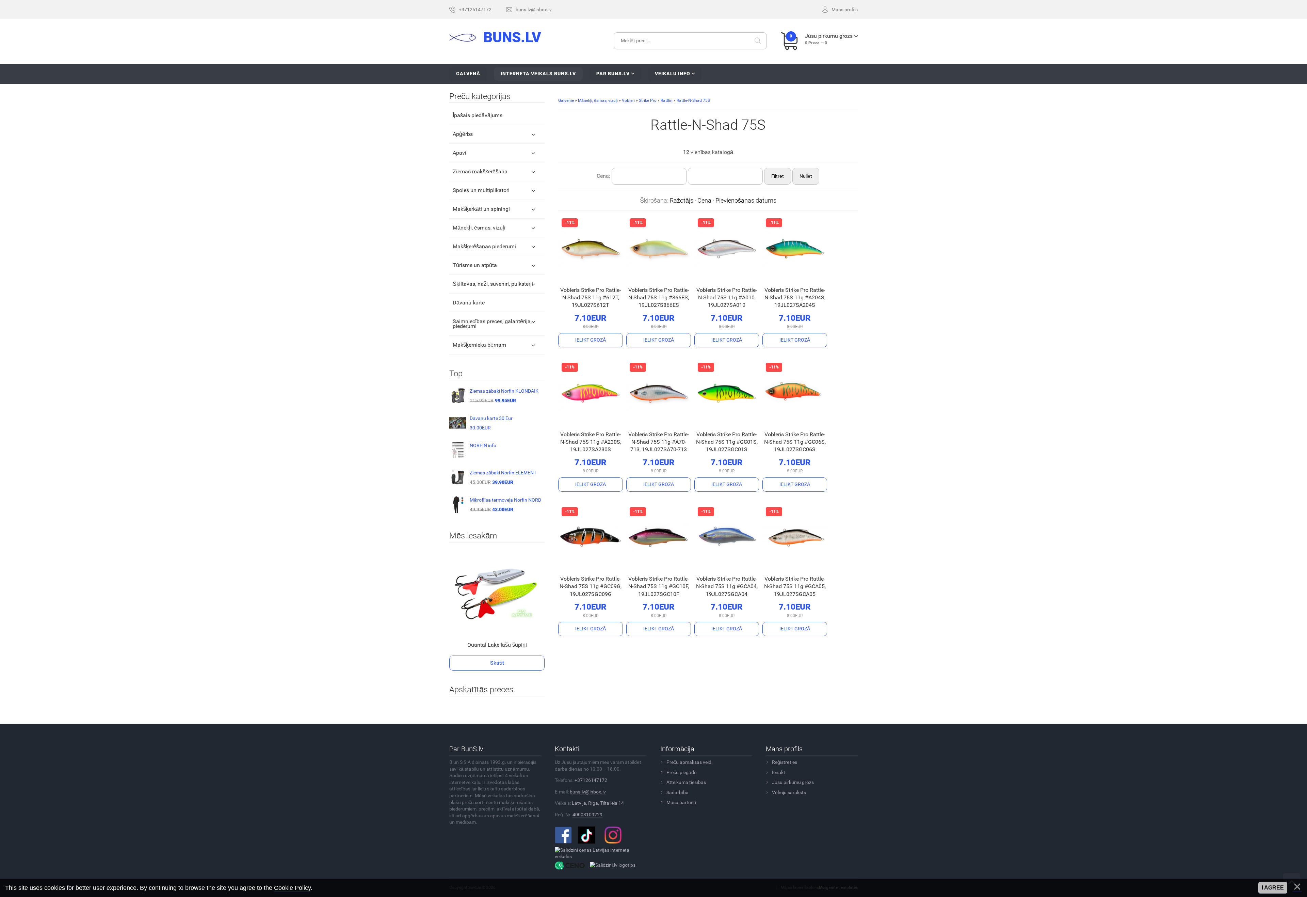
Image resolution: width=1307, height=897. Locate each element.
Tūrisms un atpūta (475, 265)
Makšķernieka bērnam (479, 345)
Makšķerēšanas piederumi (484, 246)
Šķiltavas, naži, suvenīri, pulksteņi (493, 284)
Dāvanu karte (469, 302)
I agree (1273, 888)
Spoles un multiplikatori (481, 190)
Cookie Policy (292, 887)
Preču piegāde (681, 772)
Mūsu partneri (681, 802)
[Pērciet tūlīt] (579, 275)
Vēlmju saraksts (789, 792)
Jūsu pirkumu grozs (793, 782)
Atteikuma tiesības (686, 782)
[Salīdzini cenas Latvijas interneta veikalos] (598, 853)
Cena (704, 200)
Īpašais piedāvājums (477, 115)
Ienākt (778, 772)
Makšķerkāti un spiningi (481, 209)
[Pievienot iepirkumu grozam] (590, 340)
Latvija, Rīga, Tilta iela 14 (598, 803)
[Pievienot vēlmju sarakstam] (600, 275)
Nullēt (806, 176)
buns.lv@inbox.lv (588, 791)
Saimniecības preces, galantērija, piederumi (492, 323)
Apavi (459, 153)
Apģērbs (463, 134)
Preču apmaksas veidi (689, 762)
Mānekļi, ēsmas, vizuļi (479, 227)
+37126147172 (591, 780)
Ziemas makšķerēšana (480, 171)
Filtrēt (777, 176)
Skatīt (497, 663)
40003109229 (587, 814)
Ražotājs (681, 200)
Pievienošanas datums (745, 200)
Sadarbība (677, 792)
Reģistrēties (784, 762)
